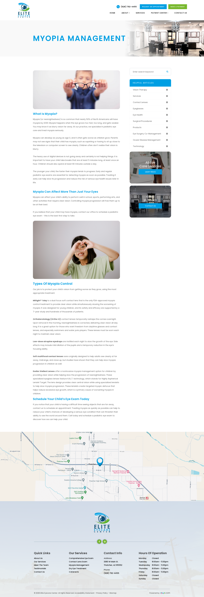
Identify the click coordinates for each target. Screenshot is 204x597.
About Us (38, 558)
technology (138, 146)
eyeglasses (138, 108)
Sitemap (112, 593)
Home (112, 13)
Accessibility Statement (84, 593)
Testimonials (40, 568)
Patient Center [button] (159, 13)
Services (140, 13)
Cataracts (74, 572)
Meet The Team (41, 565)
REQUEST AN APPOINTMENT (153, 7)
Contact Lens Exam (78, 561)
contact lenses (140, 102)
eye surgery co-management (147, 133)
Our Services (40, 561)
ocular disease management (146, 140)
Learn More (150, 171)
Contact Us (180, 13)
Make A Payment (178, 7)
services (137, 96)
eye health (138, 115)
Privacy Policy (102, 593)
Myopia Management (79, 565)
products (137, 127)
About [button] (125, 13)
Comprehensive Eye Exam (81, 558)
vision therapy (140, 89)
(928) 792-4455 (129, 6)
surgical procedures (142, 121)
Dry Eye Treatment (77, 568)
